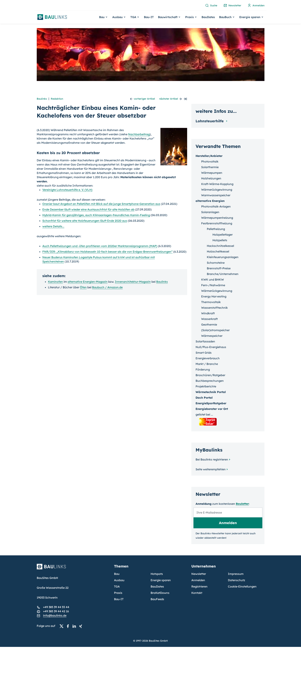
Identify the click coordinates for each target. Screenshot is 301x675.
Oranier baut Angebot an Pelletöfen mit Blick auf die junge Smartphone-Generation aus (101, 204)
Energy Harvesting (213, 296)
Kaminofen (55, 281)
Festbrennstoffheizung (216, 223)
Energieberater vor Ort (212, 409)
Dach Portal (204, 397)
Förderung (203, 369)
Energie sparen (161, 580)
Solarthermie (210, 167)
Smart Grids (204, 352)
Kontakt (196, 593)
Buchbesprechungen (210, 380)
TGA (117, 586)
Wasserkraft (209, 319)
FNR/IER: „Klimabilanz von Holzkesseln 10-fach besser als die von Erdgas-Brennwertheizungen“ (107, 251)
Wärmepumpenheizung (217, 217)
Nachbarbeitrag (139, 134)
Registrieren (199, 586)
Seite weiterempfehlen (211, 469)
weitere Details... (53, 226)
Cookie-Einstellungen (242, 586)
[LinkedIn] (75, 626)
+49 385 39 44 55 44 (56, 607)
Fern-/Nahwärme (213, 285)
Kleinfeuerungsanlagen (222, 257)
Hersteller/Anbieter (209, 156)
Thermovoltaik (211, 302)
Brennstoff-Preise (219, 268)
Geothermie (209, 324)
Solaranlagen (210, 212)
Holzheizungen (211, 178)
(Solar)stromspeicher (215, 330)
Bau (116, 574)
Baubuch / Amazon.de (107, 287)
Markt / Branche (207, 364)
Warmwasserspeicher (215, 195)
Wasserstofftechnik (214, 307)
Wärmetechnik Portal (211, 392)
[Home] (73, 569)
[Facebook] (69, 626)
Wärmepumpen (211, 172)
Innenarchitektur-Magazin (133, 281)
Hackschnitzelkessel (220, 246)
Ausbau (119, 580)
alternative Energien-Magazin (88, 281)
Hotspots (157, 574)
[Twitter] (62, 626)
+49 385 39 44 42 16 (56, 611)
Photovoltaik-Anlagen (216, 206)
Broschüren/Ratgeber (210, 375)
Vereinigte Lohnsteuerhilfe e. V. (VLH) (67, 190)
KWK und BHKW (212, 279)
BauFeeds (157, 599)
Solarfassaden (205, 341)
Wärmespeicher (211, 336)
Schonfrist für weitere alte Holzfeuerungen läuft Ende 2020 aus (84, 220)
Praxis (118, 593)
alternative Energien (210, 201)
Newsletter (198, 574)
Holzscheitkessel (218, 251)
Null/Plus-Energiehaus (211, 347)
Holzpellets (219, 240)
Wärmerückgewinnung (216, 189)
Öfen (83, 287)
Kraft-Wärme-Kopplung (217, 184)
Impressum (236, 574)
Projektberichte (206, 386)
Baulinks (42, 98)
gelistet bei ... (204, 414)
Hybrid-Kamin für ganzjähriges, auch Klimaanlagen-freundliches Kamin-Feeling (96, 215)
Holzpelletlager (222, 234)
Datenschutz (236, 580)
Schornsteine (216, 262)
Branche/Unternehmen (222, 274)
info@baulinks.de (54, 615)
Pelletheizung (216, 229)
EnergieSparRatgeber (211, 403)
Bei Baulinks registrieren (212, 459)
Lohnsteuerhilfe (210, 121)
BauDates (208, 17)
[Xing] (81, 626)
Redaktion (57, 98)
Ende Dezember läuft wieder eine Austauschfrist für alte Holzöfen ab (88, 209)
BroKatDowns (160, 593)
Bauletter (242, 503)
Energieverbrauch (208, 358)
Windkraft (208, 313)
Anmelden (198, 580)
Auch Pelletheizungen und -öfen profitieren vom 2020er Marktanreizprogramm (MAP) (99, 246)
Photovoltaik (209, 161)
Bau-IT (149, 17)
